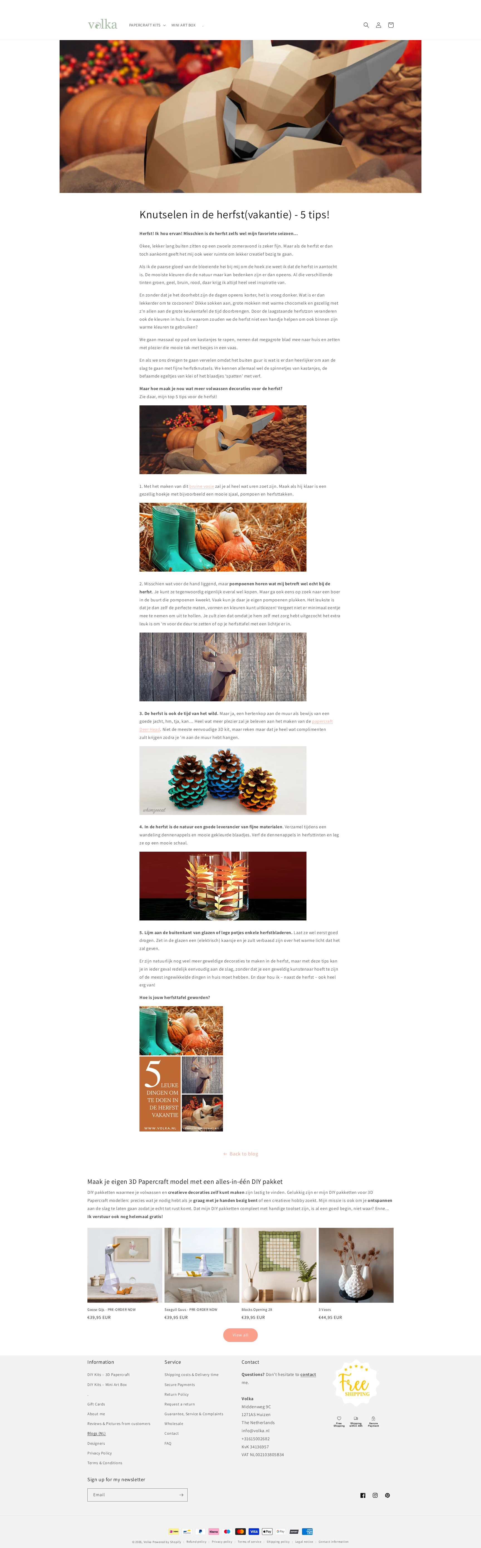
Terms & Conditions (104, 1462)
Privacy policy (222, 1542)
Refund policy (196, 1542)
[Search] (366, 25)
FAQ (168, 1443)
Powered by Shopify (167, 1542)
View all (241, 1335)
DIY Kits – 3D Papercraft (108, 1374)
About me (96, 1413)
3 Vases (325, 1309)
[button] (147, 25)
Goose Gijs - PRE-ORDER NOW (111, 1309)
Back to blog (244, 1153)
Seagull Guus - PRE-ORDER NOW (191, 1309)
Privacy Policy (99, 1453)
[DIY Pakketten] (181, 1131)
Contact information (334, 1542)
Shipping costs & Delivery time (192, 1374)
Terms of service (249, 1542)
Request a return (180, 1404)
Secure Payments (180, 1384)
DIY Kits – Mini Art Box (107, 1384)
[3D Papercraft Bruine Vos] (222, 474)
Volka (148, 1542)
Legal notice (304, 1542)
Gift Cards (96, 1404)
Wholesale (174, 1423)
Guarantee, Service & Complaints (194, 1413)
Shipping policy (278, 1542)
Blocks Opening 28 (257, 1309)
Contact (172, 1433)
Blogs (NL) (96, 1433)
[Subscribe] (181, 1495)
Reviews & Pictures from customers (119, 1423)
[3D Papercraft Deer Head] (222, 701)
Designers (96, 1443)
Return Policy (177, 1394)
